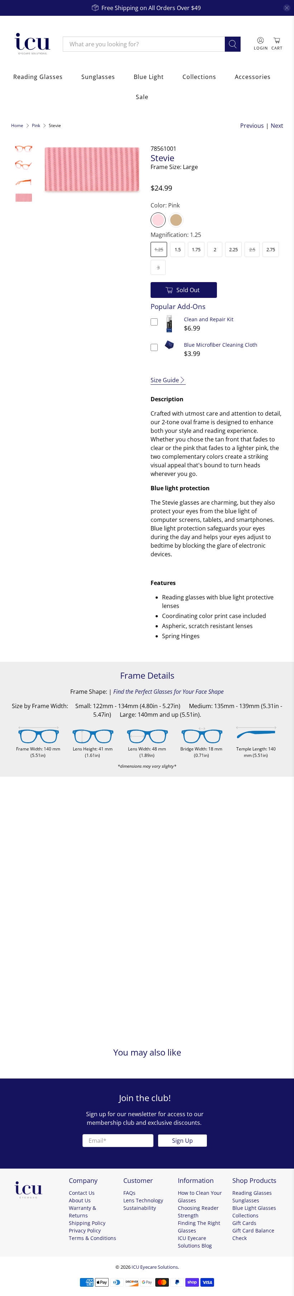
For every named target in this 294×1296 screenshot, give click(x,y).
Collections (199, 77)
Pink (36, 125)
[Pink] (158, 220)
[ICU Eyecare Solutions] (31, 44)
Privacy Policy (85, 1230)
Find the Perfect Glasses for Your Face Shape (168, 692)
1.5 (178, 249)
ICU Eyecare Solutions (155, 1267)
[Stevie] (91, 170)
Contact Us (82, 1192)
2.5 (252, 249)
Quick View (169, 332)
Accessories (253, 77)
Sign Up (182, 1141)
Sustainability (139, 1207)
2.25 (233, 249)
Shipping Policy (87, 1223)
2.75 (270, 249)
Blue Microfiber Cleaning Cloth (220, 344)
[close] (286, 7)
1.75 (196, 249)
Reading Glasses (38, 77)
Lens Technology (143, 1200)
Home (17, 125)
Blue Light (149, 77)
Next (277, 126)
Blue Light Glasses (254, 1207)
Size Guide (165, 380)
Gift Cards (244, 1223)
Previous (252, 126)
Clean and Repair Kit (208, 319)
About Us (80, 1200)
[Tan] (176, 220)
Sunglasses (98, 77)
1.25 (159, 249)
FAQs (129, 1192)
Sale (142, 97)
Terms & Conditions (92, 1238)
